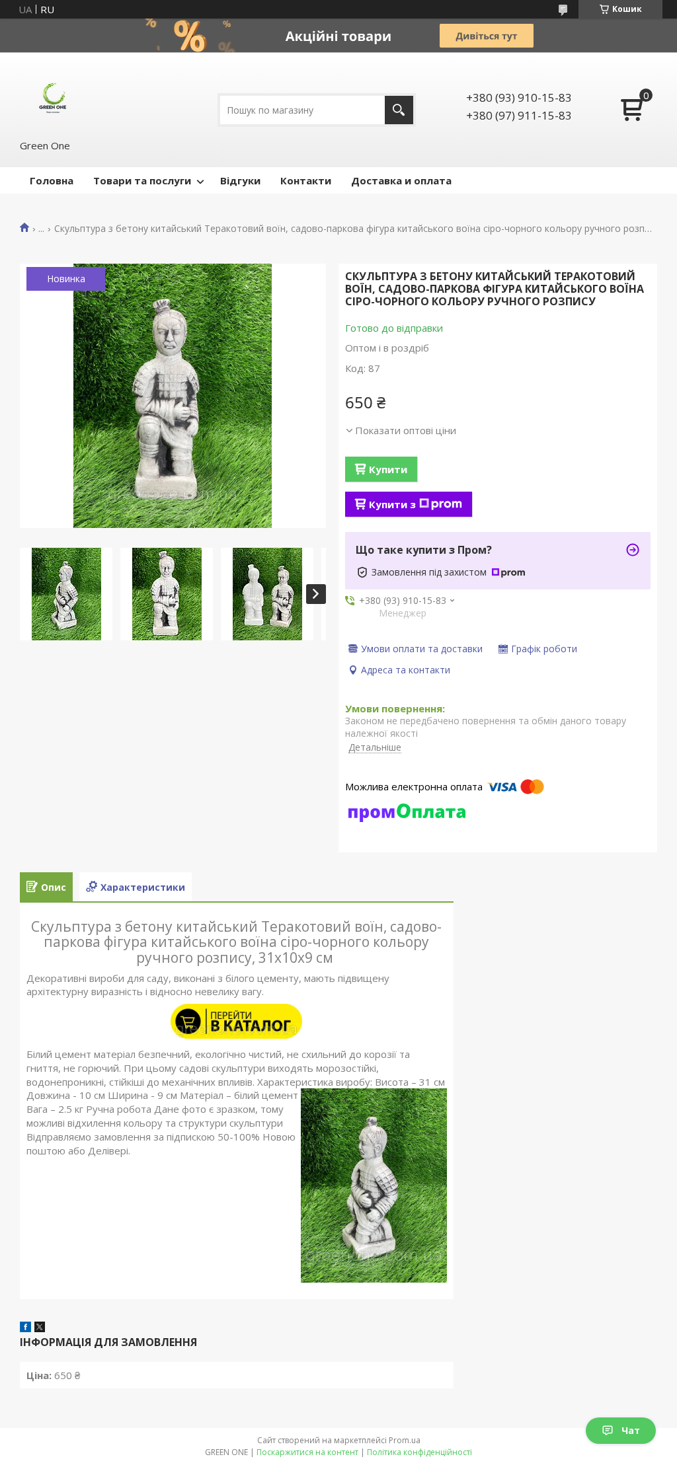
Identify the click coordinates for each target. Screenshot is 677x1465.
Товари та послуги (142, 180)
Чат (630, 1430)
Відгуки (240, 180)
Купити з (392, 504)
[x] (39, 1328)
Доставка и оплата (401, 180)
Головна (51, 180)
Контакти (305, 180)
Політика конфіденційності (419, 1452)
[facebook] (25, 1328)
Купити (388, 469)
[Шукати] (399, 110)
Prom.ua (404, 1440)
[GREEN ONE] (53, 95)
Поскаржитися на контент (307, 1452)
